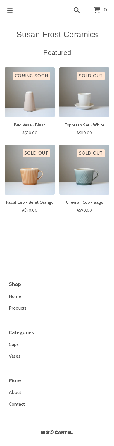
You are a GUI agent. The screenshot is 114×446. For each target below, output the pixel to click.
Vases (14, 356)
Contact (17, 404)
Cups (14, 344)
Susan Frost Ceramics (57, 34)
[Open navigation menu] (10, 10)
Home (15, 296)
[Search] (76, 10)
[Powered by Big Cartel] (57, 432)
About (15, 392)
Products (18, 308)
